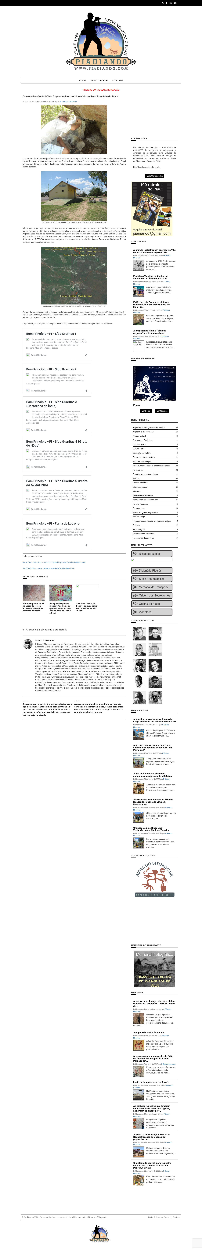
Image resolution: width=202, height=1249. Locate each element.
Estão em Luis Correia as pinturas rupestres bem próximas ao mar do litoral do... (151, 304)
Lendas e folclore (140, 482)
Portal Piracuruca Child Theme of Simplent (87, 1217)
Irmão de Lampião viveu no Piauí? (151, 1082)
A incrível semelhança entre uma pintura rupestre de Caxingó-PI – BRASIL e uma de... (154, 1003)
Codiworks (29, 1217)
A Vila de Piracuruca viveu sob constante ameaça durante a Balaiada (152, 774)
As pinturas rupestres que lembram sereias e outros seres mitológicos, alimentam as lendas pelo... (151, 1108)
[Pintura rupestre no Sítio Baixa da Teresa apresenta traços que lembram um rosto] (34, 592)
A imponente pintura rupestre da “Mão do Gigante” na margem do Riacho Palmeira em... (153, 1058)
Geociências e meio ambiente (145, 474)
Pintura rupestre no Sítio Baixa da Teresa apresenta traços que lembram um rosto (34, 607)
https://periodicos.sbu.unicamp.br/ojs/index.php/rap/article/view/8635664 (54, 562)
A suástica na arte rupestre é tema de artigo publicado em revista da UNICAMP (154, 720)
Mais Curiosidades (155, 175)
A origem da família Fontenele (148, 1032)
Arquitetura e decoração (143, 431)
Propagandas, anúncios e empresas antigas (152, 520)
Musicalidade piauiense (143, 495)
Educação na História (142, 453)
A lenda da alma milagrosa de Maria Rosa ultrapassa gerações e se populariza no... (151, 1137)
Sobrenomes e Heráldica (143, 533)
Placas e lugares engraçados (145, 512)
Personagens (138, 508)
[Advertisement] (154, 114)
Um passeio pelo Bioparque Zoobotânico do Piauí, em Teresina (151, 829)
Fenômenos (138, 469)
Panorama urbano (140, 503)
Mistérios (136, 491)
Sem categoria (139, 529)
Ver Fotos (146, 410)
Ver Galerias (162, 410)
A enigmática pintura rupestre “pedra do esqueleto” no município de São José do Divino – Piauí (60, 608)
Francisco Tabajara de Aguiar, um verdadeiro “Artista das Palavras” (150, 277)
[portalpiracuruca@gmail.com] (175, 3)
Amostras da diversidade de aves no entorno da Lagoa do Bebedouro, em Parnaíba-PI (152, 747)
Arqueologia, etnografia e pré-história (46, 629)
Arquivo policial (139, 436)
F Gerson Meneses (68, 101)
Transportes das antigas (143, 537)
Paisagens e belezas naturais (145, 499)
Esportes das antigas (142, 461)
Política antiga (139, 516)
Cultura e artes (139, 448)
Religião (136, 525)
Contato (117, 80)
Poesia (136, 405)
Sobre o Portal (99, 80)
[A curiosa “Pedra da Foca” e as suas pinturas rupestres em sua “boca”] (87, 592)
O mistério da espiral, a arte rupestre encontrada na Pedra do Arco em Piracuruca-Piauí (152, 1165)
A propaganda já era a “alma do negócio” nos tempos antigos (149, 332)
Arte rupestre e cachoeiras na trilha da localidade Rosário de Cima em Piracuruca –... (153, 802)
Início (82, 80)
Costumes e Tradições (142, 440)
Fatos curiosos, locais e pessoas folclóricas (151, 465)
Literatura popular (140, 486)
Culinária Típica (139, 444)
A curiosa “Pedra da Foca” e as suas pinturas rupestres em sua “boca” (87, 607)
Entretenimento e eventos (144, 457)
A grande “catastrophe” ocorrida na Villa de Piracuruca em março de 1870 (154, 251)
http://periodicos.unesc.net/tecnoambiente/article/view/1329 (48, 568)
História (136, 478)
